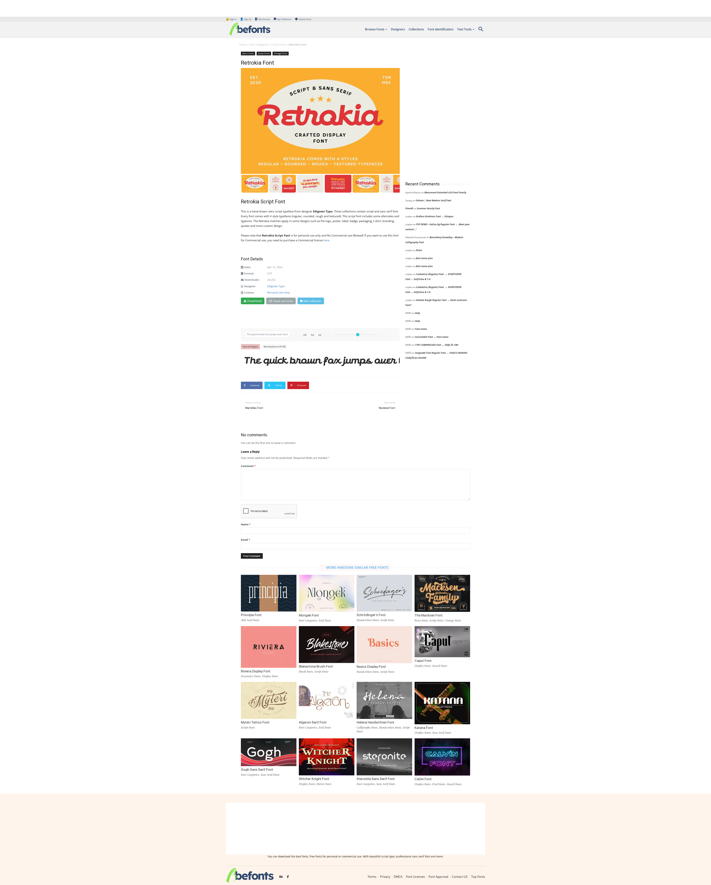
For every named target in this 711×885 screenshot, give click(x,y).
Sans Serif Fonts (441, 732)
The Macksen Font (429, 615)
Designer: (250, 286)
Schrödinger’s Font (371, 615)
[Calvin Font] (442, 757)
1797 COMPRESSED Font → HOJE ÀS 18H (436, 344)
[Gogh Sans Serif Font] (268, 752)
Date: (247, 267)
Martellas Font (254, 408)
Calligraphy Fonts (367, 727)
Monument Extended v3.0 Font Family (445, 192)
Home (242, 44)
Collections (416, 29)
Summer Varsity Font (428, 208)
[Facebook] (288, 877)
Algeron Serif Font (313, 722)
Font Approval (438, 876)
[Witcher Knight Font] (326, 756)
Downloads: (252, 279)
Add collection (312, 301)
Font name (421, 329)
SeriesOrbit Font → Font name (431, 337)
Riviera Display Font (256, 671)
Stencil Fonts (439, 666)
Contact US (460, 876)
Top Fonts (478, 876)
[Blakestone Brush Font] (326, 644)
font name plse (424, 258)
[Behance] (281, 877)
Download (254, 301)
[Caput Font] (442, 641)
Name (246, 524)
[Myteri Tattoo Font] (268, 700)
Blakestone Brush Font (316, 666)
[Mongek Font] (326, 593)
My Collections (284, 19)
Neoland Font (387, 408)
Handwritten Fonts (368, 620)
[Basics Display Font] (384, 644)
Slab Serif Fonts (250, 620)
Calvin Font (423, 779)
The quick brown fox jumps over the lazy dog (322, 360)
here (326, 240)
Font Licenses (415, 876)
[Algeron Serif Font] (326, 700)
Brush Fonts (306, 671)
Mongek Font (309, 615)
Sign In (231, 19)
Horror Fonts (323, 784)
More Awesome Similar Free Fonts (357, 567)
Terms (372, 876)
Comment (248, 466)
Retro (419, 250)
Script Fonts (278, 44)
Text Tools (464, 29)
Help (417, 313)
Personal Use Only (278, 292)
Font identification (440, 29)
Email (245, 539)
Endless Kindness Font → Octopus (434, 216)
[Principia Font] (268, 593)
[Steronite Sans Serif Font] (384, 756)
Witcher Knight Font (314, 779)
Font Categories (258, 44)
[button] (480, 30)
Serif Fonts (324, 620)
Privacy (385, 876)
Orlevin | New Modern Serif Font (433, 200)
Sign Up (245, 19)
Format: (249, 273)
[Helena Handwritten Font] (384, 700)
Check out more (283, 301)
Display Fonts (270, 676)
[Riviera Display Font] (268, 646)
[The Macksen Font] (442, 593)
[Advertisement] (433, 112)
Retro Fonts (248, 53)
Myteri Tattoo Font (255, 722)
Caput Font (423, 661)
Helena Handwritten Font (375, 722)
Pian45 (409, 208)
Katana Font (424, 728)
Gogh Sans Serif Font (257, 769)
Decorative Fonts (251, 676)
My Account (264, 19)
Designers (398, 29)
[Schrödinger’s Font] (384, 593)
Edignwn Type (276, 286)
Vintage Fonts (280, 53)
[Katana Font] (442, 702)
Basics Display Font (371, 667)
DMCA (398, 876)
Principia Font (251, 615)
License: (249, 292)
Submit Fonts (304, 19)
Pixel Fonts (438, 784)
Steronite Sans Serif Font (376, 779)
